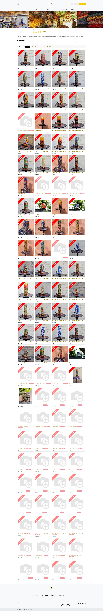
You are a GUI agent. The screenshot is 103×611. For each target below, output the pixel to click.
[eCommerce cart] (72, 4)
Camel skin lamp (72, 383)
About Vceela (36, 595)
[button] (18, 4)
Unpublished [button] (31, 130)
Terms (68, 595)
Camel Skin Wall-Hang (40, 426)
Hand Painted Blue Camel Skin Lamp (77, 257)
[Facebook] (21, 4)
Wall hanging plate (73, 405)
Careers (55, 595)
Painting (20, 405)
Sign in (76, 4)
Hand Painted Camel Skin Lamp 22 (59, 109)
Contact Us (82, 4)
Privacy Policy (62, 595)
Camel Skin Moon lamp (23, 578)
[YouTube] (25, 4)
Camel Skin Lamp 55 (73, 236)
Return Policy (48, 595)
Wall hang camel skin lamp (75, 555)
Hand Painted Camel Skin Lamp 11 (42, 109)
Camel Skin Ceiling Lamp (23, 130)
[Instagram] (23, 4)
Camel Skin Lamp (39, 130)
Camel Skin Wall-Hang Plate (24, 426)
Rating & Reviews (50, 46)
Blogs (42, 595)
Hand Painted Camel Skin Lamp (25, 66)
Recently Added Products (38, 46)
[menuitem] (30, 9)
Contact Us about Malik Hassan (76, 42)
